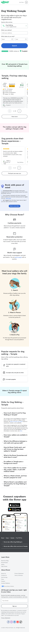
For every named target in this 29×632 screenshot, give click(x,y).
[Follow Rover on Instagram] (11, 622)
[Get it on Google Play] (14, 509)
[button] (26, 2)
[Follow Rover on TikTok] (20, 622)
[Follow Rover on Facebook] (8, 622)
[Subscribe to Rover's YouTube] (17, 622)
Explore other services (6, 22)
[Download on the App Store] (14, 505)
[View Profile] (13, 156)
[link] (14, 45)
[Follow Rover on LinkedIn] (14, 622)
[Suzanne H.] (13, 94)
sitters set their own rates (16, 421)
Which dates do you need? (7, 36)
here (21, 431)
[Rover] (5, 2)
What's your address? (6, 30)
